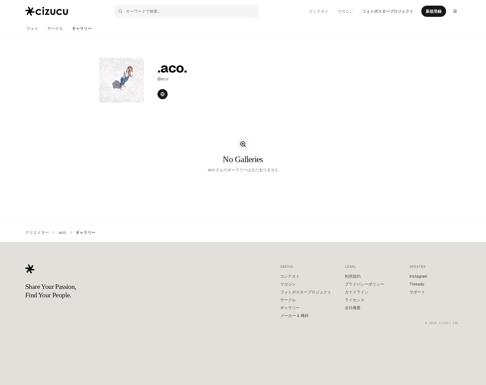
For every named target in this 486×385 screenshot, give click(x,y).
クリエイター (37, 232)
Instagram (418, 276)
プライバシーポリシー (364, 284)
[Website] (163, 94)
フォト (32, 28)
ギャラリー (82, 28)
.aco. (62, 232)
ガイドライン (356, 292)
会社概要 (353, 307)
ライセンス (354, 299)
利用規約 (353, 276)
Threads (417, 284)
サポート (417, 292)
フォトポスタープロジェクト (387, 11)
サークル (55, 28)
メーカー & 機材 (294, 315)
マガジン (345, 11)
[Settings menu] (455, 11)
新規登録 (434, 11)
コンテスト (318, 11)
